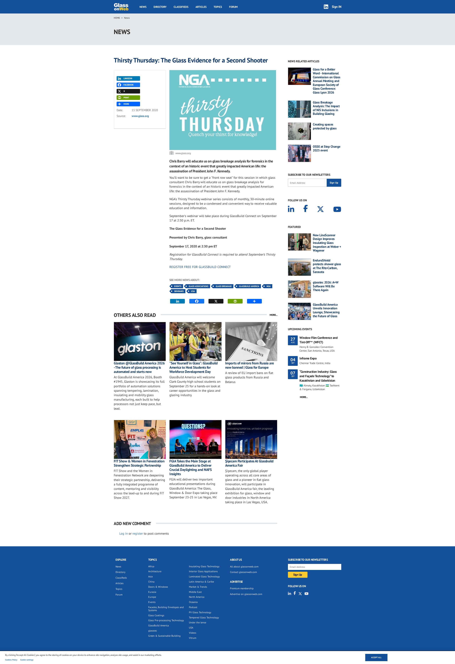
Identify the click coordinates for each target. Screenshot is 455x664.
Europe (152, 597)
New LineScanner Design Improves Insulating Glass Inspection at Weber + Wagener (327, 242)
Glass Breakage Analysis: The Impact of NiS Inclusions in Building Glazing (326, 108)
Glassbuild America (249, 286)
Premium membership (242, 588)
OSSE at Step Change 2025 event (326, 148)
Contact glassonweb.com (243, 572)
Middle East (195, 592)
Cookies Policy (11, 659)
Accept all (376, 657)
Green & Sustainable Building (164, 635)
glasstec (152, 630)
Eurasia (152, 592)
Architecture (154, 571)
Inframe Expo (308, 358)
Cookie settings (26, 659)
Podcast (193, 607)
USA (193, 291)
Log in (123, 533)
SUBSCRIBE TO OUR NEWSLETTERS (309, 174)
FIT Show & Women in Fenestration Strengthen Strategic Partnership (139, 463)
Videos (192, 632)
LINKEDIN (128, 78)
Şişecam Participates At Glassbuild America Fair (249, 463)
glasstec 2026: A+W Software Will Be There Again (325, 286)
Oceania (193, 602)
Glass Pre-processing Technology (166, 620)
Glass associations (198, 286)
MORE (126, 104)
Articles (201, 7)
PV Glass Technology (200, 612)
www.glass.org (140, 116)
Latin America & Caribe (201, 581)
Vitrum (192, 638)
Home (117, 17)
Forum (233, 7)
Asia (150, 576)
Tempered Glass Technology (204, 617)
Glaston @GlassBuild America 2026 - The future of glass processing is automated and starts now (139, 367)
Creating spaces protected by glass (324, 126)
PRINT (126, 97)
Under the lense (197, 622)
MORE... (273, 314)
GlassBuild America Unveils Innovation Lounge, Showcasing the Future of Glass (326, 310)
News (143, 7)
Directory (160, 7)
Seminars (179, 291)
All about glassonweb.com (244, 566)
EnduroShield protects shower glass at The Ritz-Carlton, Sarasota (327, 266)
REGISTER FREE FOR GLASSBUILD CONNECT (200, 267)
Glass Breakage (224, 286)
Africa (151, 566)
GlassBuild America (158, 625)
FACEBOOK (128, 84)
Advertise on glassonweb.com (246, 594)
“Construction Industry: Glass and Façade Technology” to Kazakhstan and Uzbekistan (318, 376)
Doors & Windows (158, 586)
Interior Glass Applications (203, 571)
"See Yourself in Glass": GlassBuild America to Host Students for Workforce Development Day (193, 367)
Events (177, 286)
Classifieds (181, 7)
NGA (269, 286)
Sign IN (336, 7)
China (151, 581)
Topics (218, 7)
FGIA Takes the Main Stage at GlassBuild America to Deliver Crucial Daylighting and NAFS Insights (190, 467)
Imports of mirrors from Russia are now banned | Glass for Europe (249, 365)
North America (196, 597)
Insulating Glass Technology (204, 566)
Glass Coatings (156, 615)
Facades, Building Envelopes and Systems (166, 609)
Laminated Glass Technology (204, 576)
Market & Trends (198, 586)
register (137, 533)
